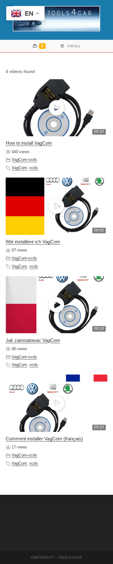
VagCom (19, 168)
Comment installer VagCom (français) (44, 438)
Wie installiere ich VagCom (33, 241)
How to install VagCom (29, 143)
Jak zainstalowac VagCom (33, 340)
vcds (33, 168)
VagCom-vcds (24, 160)
